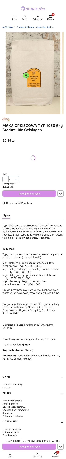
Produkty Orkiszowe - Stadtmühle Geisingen (35, 27)
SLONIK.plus (7, 27)
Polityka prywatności (12, 416)
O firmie (6, 387)
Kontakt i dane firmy (12, 384)
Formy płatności (10, 403)
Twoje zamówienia (11, 429)
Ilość (4, 174)
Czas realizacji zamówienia (15, 410)
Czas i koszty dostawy (13, 406)
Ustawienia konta (11, 432)
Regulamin (7, 413)
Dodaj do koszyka (29, 193)
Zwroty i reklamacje (12, 400)
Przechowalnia (9, 435)
